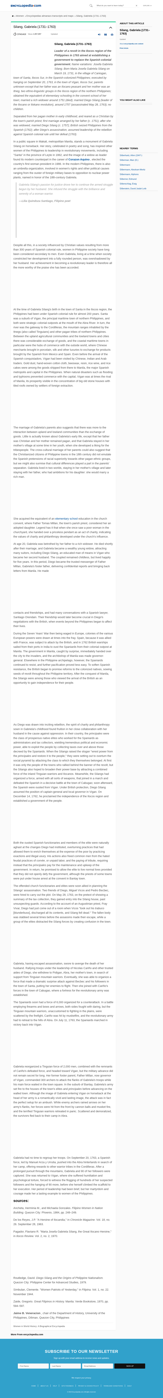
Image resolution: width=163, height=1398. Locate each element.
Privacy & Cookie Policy (88, 1386)
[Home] (26, 5)
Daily (129, 1386)
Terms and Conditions (113, 1386)
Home (33, 1386)
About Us (44, 1386)
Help (55, 1386)
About (131, 44)
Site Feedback (68, 1386)
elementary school (66, 518)
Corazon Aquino (79, 159)
